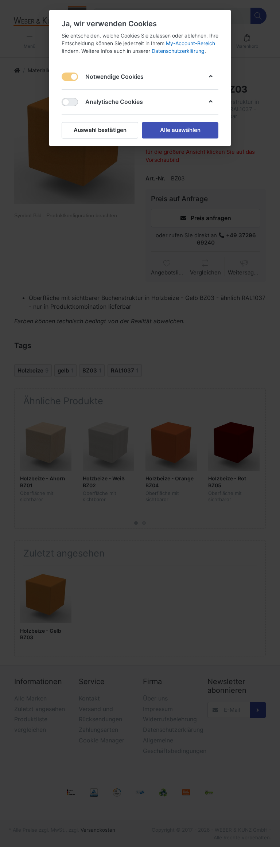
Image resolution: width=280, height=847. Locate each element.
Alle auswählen (180, 129)
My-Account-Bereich (190, 43)
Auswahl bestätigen (100, 129)
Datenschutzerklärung (178, 51)
